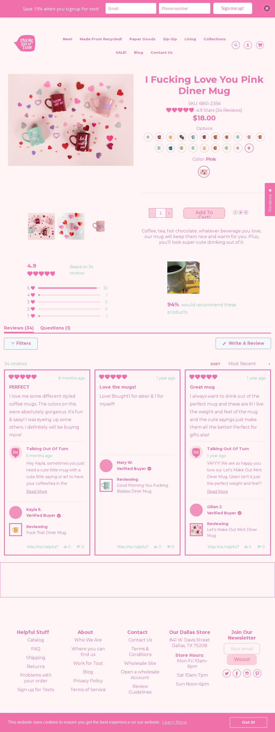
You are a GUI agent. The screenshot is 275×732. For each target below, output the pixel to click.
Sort (215, 364)
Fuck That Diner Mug (46, 532)
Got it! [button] (248, 722)
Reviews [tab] (19, 329)
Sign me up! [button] (232, 8)
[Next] (264, 462)
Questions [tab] (55, 329)
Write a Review (249, 344)
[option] (70, 120)
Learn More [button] (174, 722)
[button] (204, 110)
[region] (184, 277)
